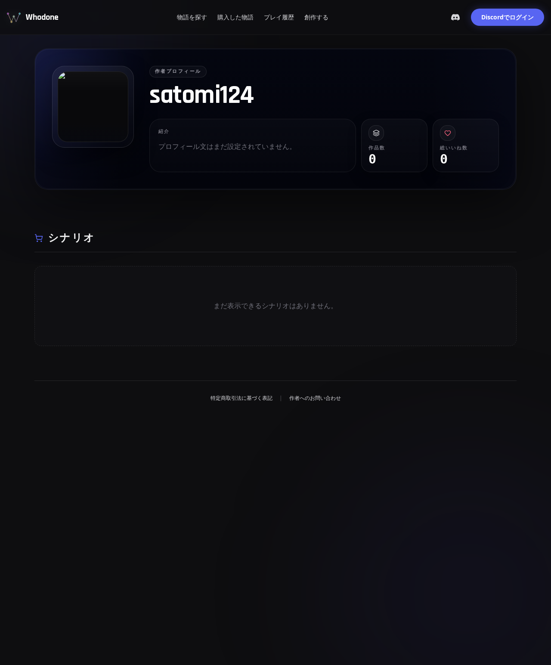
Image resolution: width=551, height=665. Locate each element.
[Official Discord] (455, 17)
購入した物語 (235, 17)
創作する (316, 17)
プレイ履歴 (279, 17)
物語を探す (192, 17)
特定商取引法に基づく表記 (241, 398)
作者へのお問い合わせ (315, 398)
